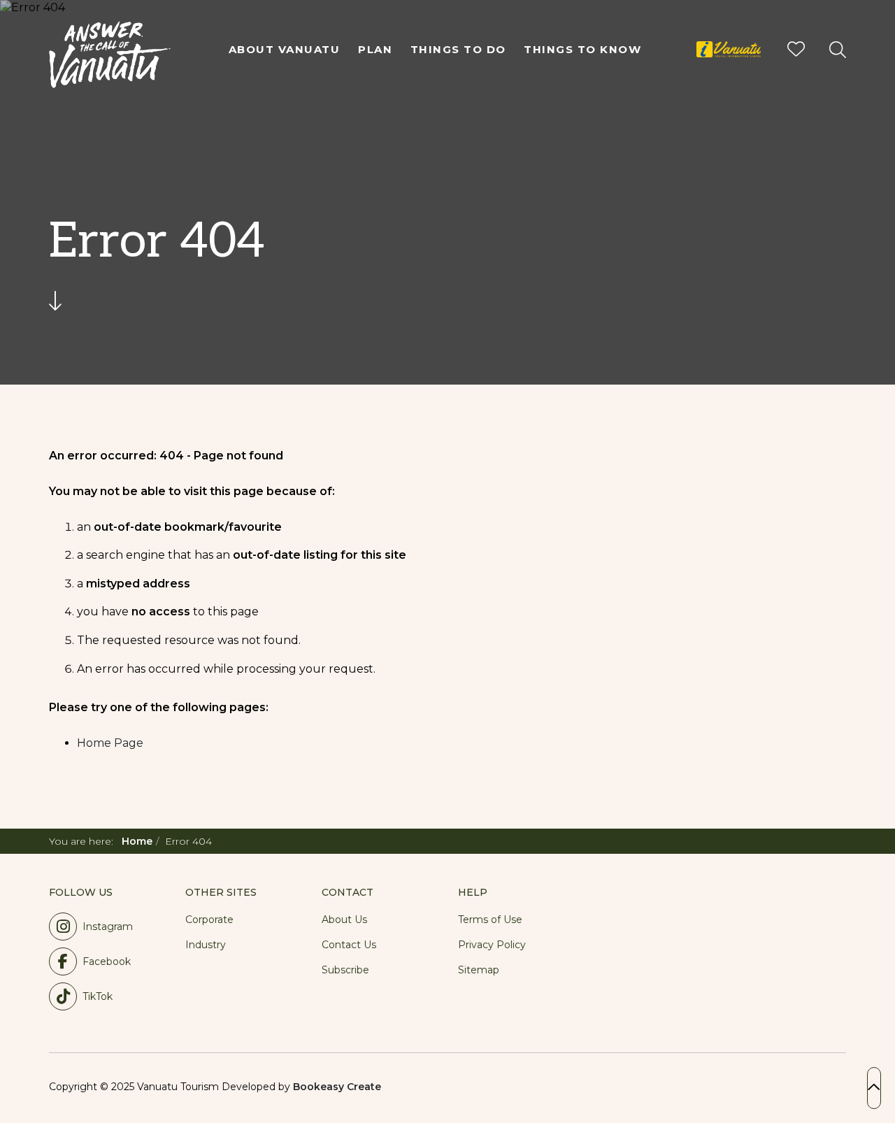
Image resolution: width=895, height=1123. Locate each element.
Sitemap (478, 970)
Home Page (110, 743)
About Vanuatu (285, 49)
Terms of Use (490, 919)
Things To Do (458, 49)
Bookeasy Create (337, 1086)
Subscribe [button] (345, 970)
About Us (344, 919)
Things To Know (582, 49)
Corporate (209, 919)
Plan (375, 49)
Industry (205, 944)
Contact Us (349, 944)
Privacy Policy (492, 944)
